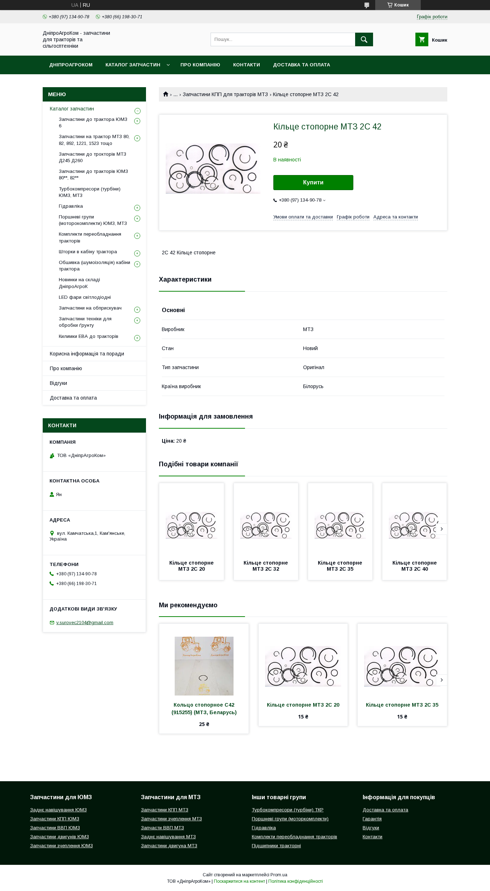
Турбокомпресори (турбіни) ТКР (288, 809)
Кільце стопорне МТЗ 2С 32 (266, 566)
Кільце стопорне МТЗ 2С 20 (192, 566)
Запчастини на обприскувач (90, 308)
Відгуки (58, 383)
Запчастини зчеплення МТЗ (171, 818)
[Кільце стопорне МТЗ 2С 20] (191, 519)
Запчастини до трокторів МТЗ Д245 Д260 (92, 157)
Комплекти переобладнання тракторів (90, 237)
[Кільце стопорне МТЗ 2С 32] (266, 519)
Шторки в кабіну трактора (88, 251)
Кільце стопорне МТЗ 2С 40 (415, 566)
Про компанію (200, 64)
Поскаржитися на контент (239, 881)
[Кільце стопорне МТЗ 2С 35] (340, 519)
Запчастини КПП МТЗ (164, 809)
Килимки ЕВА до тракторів (88, 336)
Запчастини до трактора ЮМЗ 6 (93, 122)
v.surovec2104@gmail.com (84, 622)
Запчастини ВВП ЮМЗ (55, 827)
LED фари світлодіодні (85, 297)
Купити (313, 182)
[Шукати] (364, 39)
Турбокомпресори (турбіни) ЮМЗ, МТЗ (90, 192)
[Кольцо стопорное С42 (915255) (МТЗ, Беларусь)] (204, 660)
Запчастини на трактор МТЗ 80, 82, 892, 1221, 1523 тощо (94, 140)
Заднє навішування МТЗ (168, 836)
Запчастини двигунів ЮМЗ (59, 836)
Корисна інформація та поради (87, 354)
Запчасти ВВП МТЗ (162, 827)
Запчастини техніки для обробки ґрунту (85, 322)
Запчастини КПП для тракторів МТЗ (225, 94)
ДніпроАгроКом (71, 64)
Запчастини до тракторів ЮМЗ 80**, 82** (93, 174)
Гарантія (372, 818)
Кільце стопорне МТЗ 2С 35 (341, 566)
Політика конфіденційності (295, 881)
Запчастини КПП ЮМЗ (54, 818)
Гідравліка (71, 206)
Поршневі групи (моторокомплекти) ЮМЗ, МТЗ (93, 220)
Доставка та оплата (301, 64)
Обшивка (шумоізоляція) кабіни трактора (94, 266)
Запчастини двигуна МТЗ (169, 845)
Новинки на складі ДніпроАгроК (79, 283)
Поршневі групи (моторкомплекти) (290, 818)
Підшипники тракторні (276, 845)
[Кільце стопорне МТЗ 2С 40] (414, 519)
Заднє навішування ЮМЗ (58, 809)
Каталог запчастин (132, 64)
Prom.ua (278, 874)
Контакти (246, 64)
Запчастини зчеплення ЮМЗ (61, 845)
